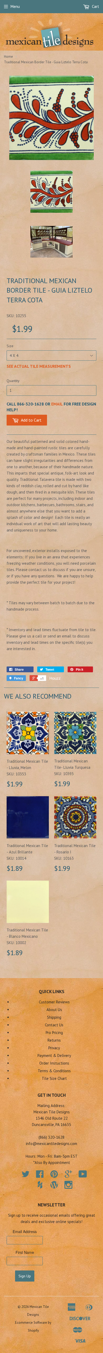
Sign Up (24, 1276)
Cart (95, 6)
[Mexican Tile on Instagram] (68, 1185)
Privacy (54, 1047)
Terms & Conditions (54, 1070)
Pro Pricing (54, 1032)
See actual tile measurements (39, 366)
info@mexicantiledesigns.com (51, 1143)
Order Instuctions (54, 1063)
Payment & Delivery (54, 1055)
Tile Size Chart (54, 1078)
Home (8, 56)
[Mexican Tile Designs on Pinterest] (54, 1175)
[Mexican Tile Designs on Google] (68, 1175)
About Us (54, 1009)
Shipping (54, 1017)
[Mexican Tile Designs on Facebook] (40, 1175)
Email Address (25, 1231)
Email (57, 404)
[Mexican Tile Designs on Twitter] (26, 1175)
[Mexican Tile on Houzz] (40, 1185)
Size (10, 346)
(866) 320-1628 (51, 1137)
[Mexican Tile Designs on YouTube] (83, 1175)
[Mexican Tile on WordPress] (54, 1185)
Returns (54, 1040)
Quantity (13, 380)
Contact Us (54, 1024)
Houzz (55, 678)
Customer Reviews (54, 1001)
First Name (25, 1252)
